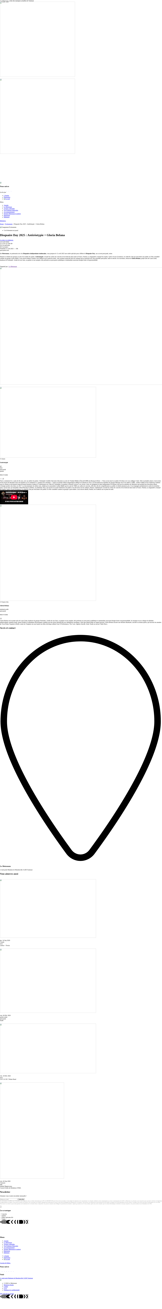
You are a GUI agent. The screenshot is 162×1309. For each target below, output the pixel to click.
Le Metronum (8, 207)
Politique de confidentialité (12, 1290)
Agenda (6, 205)
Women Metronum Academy (12, 214)
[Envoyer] (1, 1207)
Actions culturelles (9, 208)
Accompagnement (9, 212)
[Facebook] (1, 479)
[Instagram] (3, 479)
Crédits (6, 1286)
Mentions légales (9, 1285)
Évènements (8, 224)
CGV (5, 1288)
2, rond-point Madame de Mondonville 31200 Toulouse (16, 1278)
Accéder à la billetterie (7, 240)
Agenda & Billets (5, 1263)
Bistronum (7, 215)
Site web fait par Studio (7, 1293)
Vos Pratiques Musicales (11, 210)
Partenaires (7, 197)
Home (2, 224)
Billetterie (6, 217)
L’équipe (6, 195)
